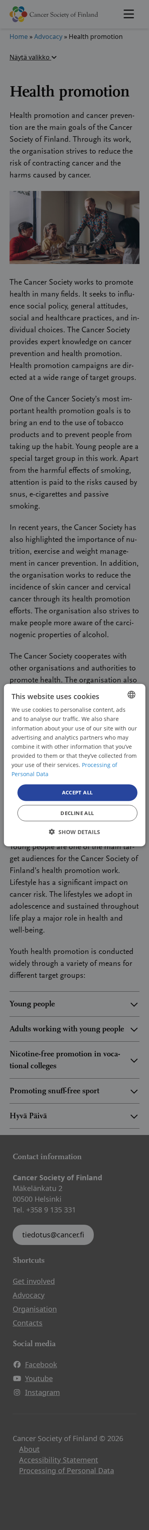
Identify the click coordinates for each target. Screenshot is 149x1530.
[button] (74, 831)
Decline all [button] (77, 812)
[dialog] (74, 765)
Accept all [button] (77, 792)
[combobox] (131, 695)
